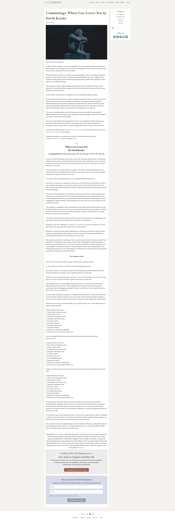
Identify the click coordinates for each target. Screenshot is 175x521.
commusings (120, 16)
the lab (120, 23)
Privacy (95, 517)
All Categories (120, 14)
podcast (120, 21)
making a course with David (75, 130)
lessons (120, 19)
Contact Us (75, 517)
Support (82, 517)
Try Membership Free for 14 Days (76, 470)
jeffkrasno (73, 138)
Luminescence (111, 2)
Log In (128, 2)
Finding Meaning (80, 224)
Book (117, 2)
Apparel (89, 517)
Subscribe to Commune (76, 500)
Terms (101, 517)
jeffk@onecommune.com (54, 138)
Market (122, 2)
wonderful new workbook (54, 132)
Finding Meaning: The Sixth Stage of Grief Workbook (82, 154)
